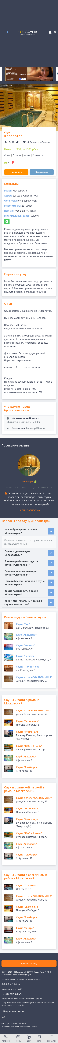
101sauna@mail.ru (11, 993)
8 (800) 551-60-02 (10, 984)
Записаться (42, 172)
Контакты (37, 155)
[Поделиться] (55, 32)
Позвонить (16, 172)
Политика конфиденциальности (15, 1026)
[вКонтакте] (3, 1017)
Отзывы (17, 155)
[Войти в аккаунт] (49, 32)
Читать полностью (29, 510)
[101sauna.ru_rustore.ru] (29, 74)
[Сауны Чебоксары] (7, 32)
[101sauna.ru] (27, 32)
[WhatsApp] (7, 221)
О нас (7, 155)
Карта (27, 155)
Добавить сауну (29, 963)
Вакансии (12, 1023)
